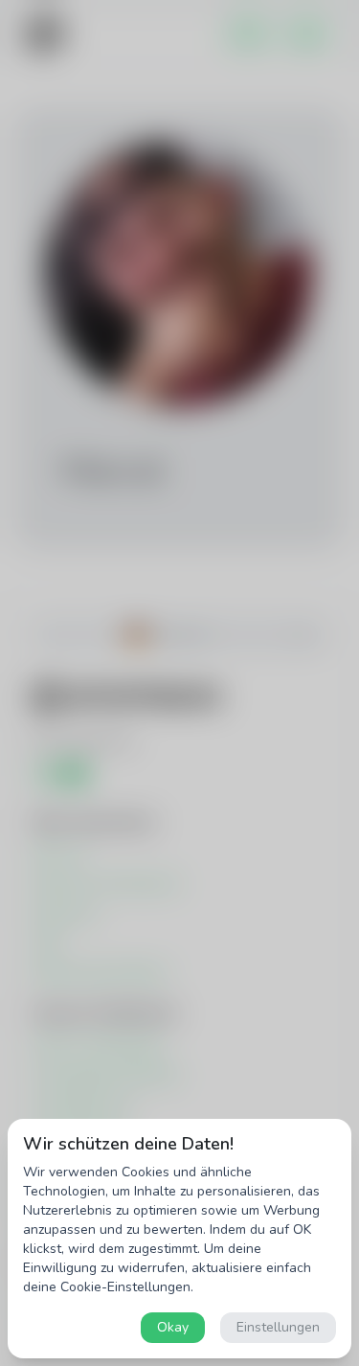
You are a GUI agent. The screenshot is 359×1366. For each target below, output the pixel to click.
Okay (173, 1327)
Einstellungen (278, 1327)
